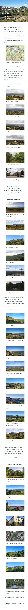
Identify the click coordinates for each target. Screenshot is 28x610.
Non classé (16, 603)
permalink (7, 604)
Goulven (5, 16)
